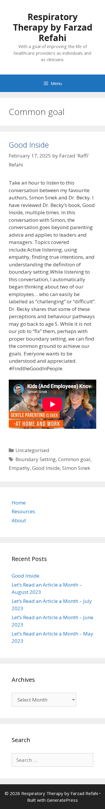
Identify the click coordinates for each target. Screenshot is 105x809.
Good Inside (29, 145)
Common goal (74, 459)
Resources (23, 511)
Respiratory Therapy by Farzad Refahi (52, 27)
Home (19, 502)
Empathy (19, 468)
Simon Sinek (76, 468)
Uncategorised (32, 450)
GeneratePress (62, 800)
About (19, 520)
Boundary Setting (35, 459)
